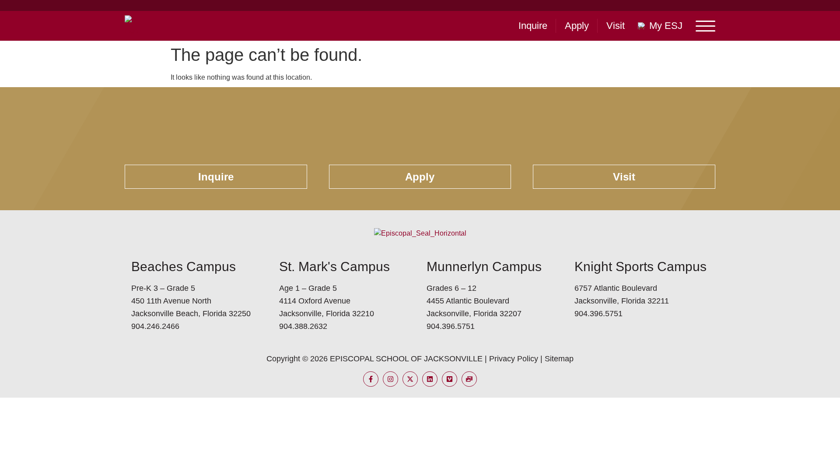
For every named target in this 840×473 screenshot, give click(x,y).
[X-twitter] (410, 379)
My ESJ (665, 25)
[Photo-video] (469, 379)
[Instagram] (390, 379)
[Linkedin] (430, 379)
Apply (577, 25)
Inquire (532, 25)
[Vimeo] (449, 379)
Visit (615, 25)
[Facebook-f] (370, 379)
